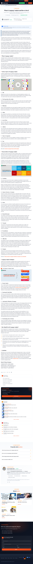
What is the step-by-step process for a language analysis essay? (10, 450)
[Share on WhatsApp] (9, 372)
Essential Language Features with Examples (12, 148)
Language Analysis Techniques (6, 382)
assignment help (15, 358)
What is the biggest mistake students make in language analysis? (10, 456)
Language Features (4, 364)
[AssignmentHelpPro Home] (4, 3)
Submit (16, 549)
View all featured (16, 419)
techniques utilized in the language (21, 287)
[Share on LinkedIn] (7, 372)
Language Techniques (4, 363)
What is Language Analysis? (6, 378)
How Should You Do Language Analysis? (7, 383)
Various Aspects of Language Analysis (7, 379)
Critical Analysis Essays (4, 366)
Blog (3, 5)
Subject (3, 542)
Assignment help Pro (6, 561)
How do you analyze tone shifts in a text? (7, 459)
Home (1, 5)
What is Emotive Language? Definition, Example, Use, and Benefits (15, 256)
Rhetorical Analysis (4, 365)
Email (2, 539)
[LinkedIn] (7, 482)
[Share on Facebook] (4, 372)
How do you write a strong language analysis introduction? (9, 453)
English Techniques (4, 367)
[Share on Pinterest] (11, 372)
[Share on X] (6, 372)
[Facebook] (9, 482)
